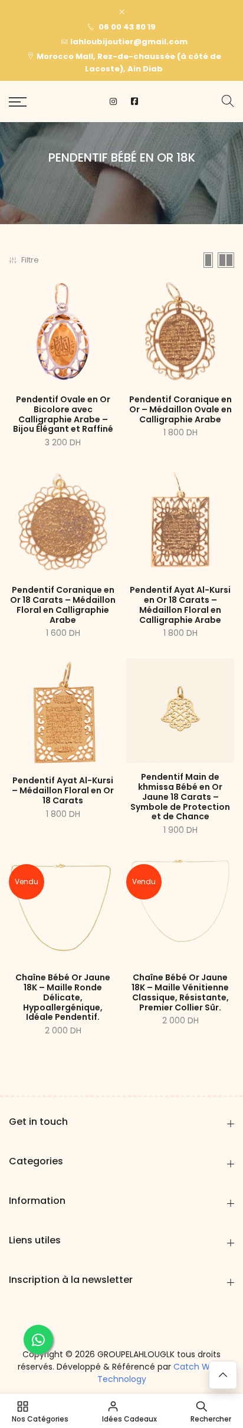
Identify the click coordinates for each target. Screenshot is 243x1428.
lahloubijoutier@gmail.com (129, 41)
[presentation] (227, 101)
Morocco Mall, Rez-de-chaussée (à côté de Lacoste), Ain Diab (129, 62)
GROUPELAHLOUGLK (136, 1354)
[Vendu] (63, 909)
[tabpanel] (121, 657)
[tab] (208, 260)
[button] (18, 102)
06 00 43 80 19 (126, 26)
